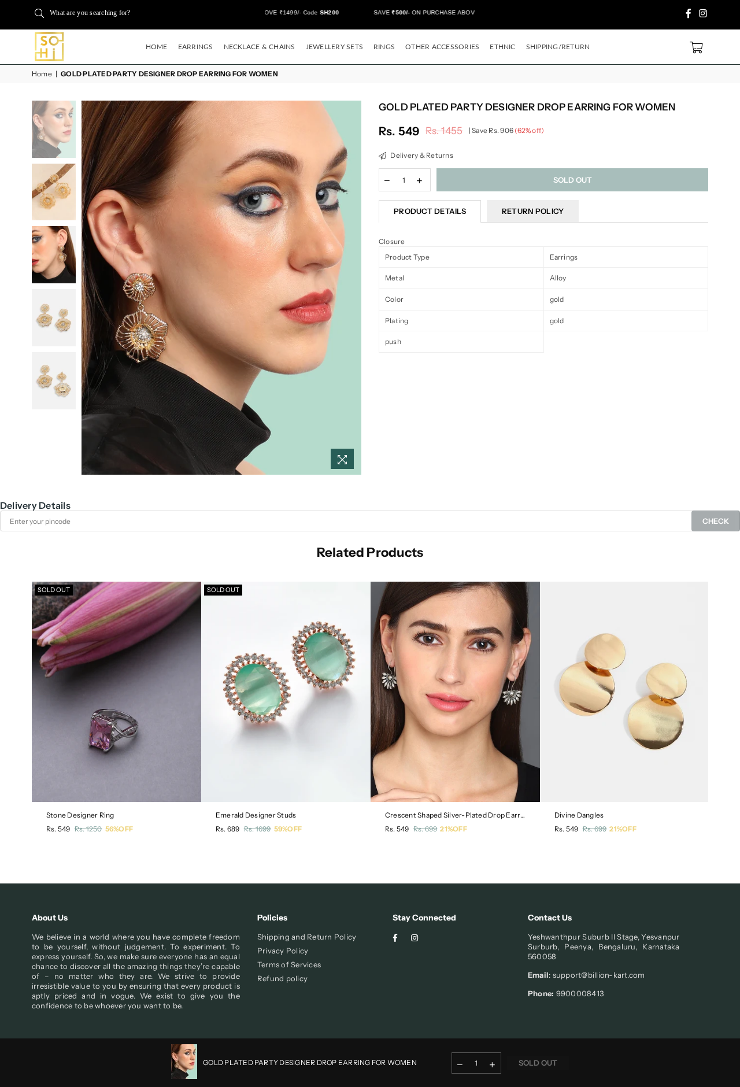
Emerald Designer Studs (256, 815)
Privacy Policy (282, 950)
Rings (384, 46)
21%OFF (453, 829)
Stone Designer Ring (80, 815)
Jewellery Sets (334, 46)
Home (157, 46)
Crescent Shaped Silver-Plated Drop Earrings (455, 815)
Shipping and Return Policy (306, 936)
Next (351, 288)
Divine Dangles (579, 815)
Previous (92, 288)
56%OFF (119, 829)
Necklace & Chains (259, 46)
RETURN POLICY (533, 211)
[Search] (39, 13)
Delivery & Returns (421, 155)
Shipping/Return (558, 46)
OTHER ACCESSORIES (442, 46)
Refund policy (282, 978)
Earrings (195, 46)
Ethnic (502, 46)
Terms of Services (289, 964)
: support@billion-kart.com (597, 974)
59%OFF (288, 829)
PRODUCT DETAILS (430, 211)
